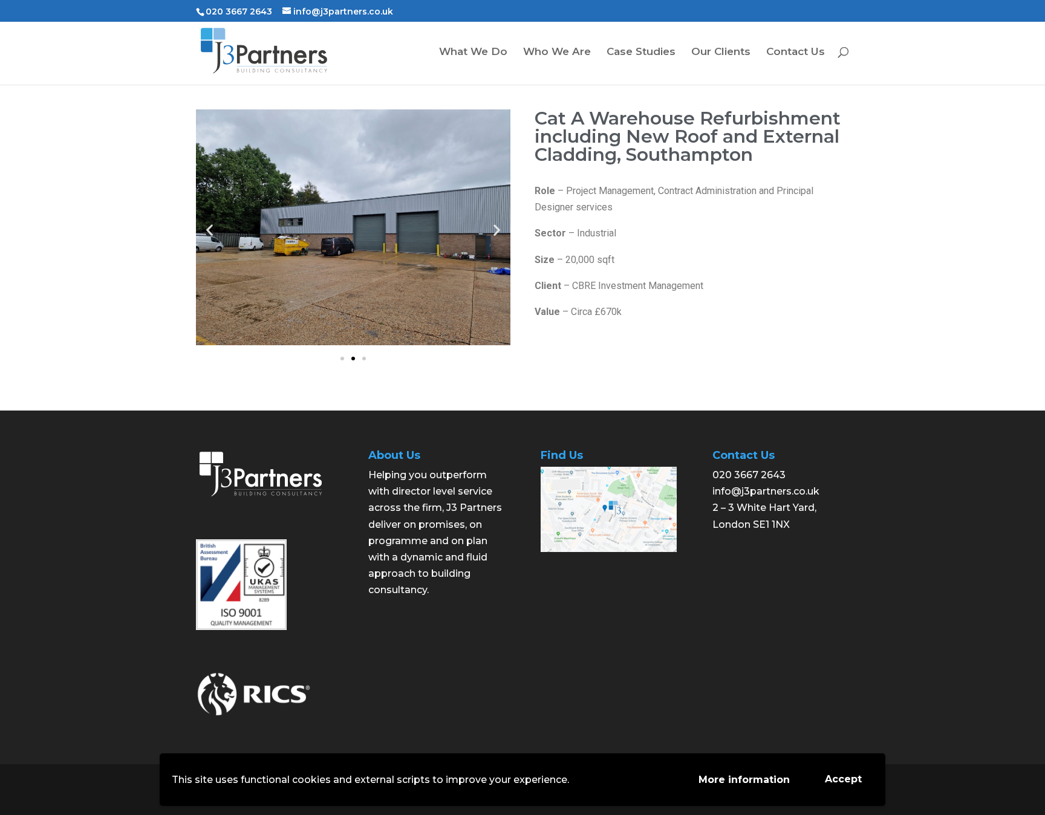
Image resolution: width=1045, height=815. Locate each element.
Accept (843, 779)
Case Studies (641, 52)
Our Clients (720, 52)
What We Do (473, 52)
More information (744, 779)
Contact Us (795, 52)
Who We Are (557, 52)
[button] (342, 358)
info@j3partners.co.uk (765, 491)
